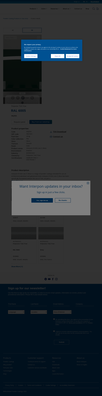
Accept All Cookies (72, 56)
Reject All (57, 56)
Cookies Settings (31, 56)
